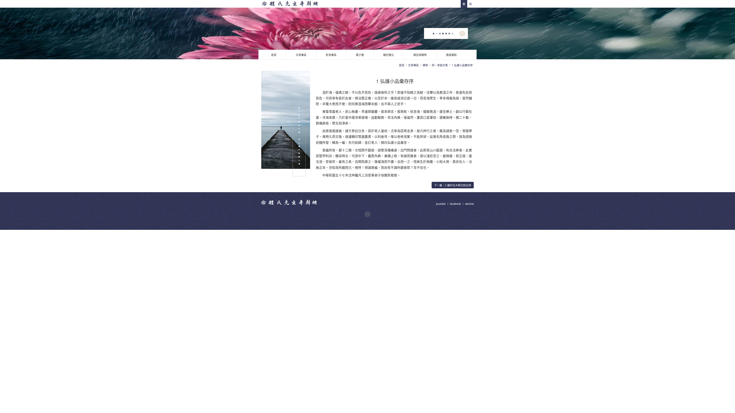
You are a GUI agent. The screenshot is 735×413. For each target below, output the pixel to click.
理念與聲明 (420, 55)
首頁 (273, 55)
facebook (455, 204)
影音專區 (331, 55)
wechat (469, 204)
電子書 (360, 55)
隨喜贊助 (451, 55)
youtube (441, 204)
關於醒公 (388, 55)
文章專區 (301, 55)
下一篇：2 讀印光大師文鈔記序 (452, 185)
